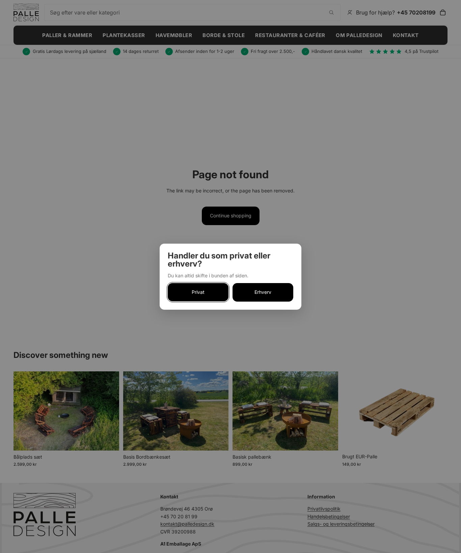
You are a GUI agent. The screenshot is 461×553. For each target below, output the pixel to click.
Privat (198, 292)
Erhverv (262, 292)
